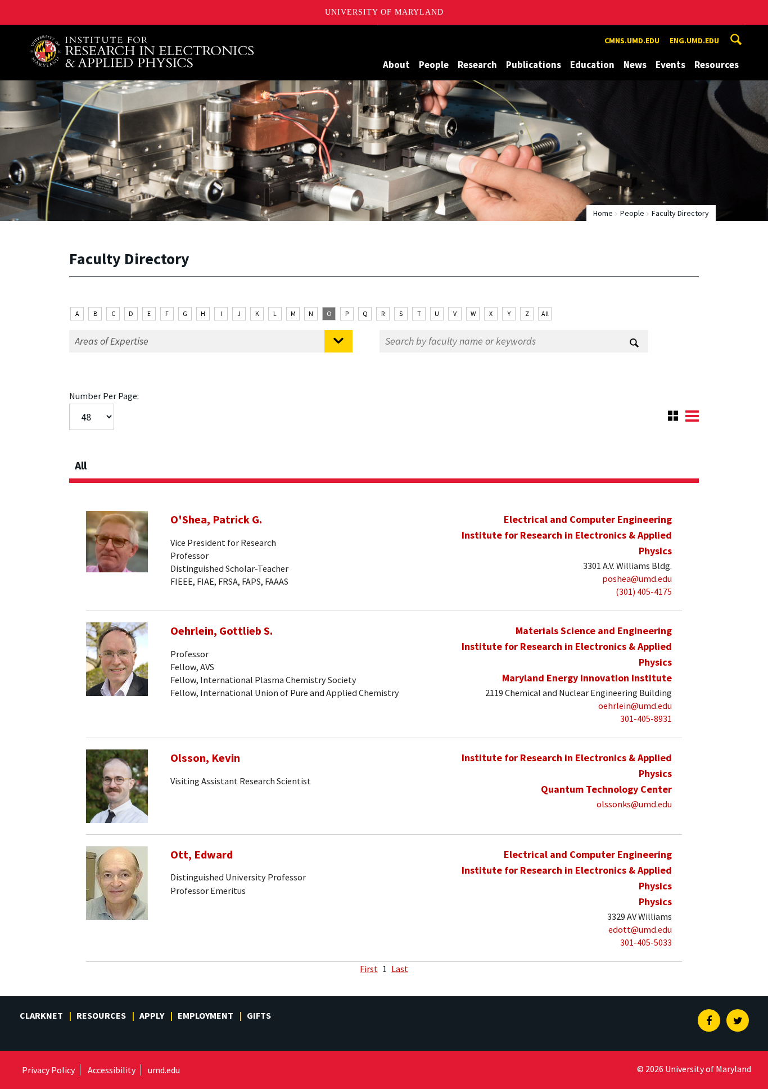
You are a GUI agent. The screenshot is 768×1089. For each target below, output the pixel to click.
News (635, 64)
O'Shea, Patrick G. (216, 519)
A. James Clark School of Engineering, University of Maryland (141, 35)
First (369, 968)
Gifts (259, 1015)
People (434, 64)
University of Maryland (384, 12)
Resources (716, 64)
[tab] (384, 462)
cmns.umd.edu (631, 40)
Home (603, 213)
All (545, 313)
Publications (533, 64)
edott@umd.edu (640, 929)
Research (477, 64)
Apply (151, 1015)
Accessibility (111, 1070)
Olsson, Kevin (205, 758)
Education (592, 64)
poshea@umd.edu (637, 578)
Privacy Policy (48, 1070)
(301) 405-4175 (644, 591)
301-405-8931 (646, 718)
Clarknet (41, 1015)
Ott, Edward (201, 854)
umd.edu (164, 1070)
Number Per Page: (104, 395)
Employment (205, 1015)
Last (399, 968)
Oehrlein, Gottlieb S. (221, 630)
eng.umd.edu (694, 40)
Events (670, 64)
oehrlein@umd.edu (635, 705)
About (396, 64)
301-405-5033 (646, 942)
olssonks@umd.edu (634, 804)
